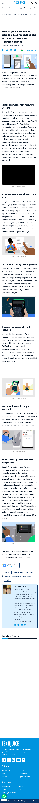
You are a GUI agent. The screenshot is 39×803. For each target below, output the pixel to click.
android (7, 572)
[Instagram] (13, 760)
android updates (17, 572)
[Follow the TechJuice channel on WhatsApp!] (4, 796)
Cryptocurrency (24, 777)
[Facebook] (3, 49)
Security (7, 580)
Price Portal (6, 786)
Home (4, 8)
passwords (27, 576)
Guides (4, 790)
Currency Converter (9, 793)
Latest (9, 8)
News (9, 14)
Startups (29, 8)
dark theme (29, 572)
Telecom (4, 777)
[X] (7, 49)
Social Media (23, 774)
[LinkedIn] (11, 49)
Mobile (35, 8)
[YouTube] (18, 760)
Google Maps (16, 576)
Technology (18, 8)
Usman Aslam (20, 586)
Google (7, 576)
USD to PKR (22, 786)
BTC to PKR (22, 790)
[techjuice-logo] (19, 2)
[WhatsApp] (15, 49)
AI (24, 8)
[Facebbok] (4, 760)
